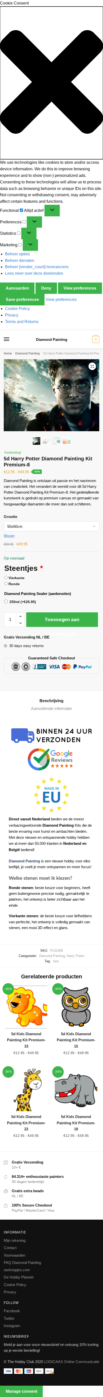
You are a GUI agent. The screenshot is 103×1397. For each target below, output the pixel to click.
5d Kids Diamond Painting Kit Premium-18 (76, 1122)
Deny (46, 288)
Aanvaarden (17, 288)
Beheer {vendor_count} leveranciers (36, 267)
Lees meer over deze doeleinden (34, 273)
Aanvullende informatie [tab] (51, 708)
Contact (10, 1248)
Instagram (12, 1326)
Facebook (12, 1311)
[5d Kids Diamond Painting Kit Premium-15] (76, 1007)
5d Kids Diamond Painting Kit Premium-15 (76, 1040)
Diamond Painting (51, 339)
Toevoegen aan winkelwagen (62, 622)
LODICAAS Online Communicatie (71, 1362)
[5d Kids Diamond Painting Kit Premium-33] (26, 1007)
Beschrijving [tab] (52, 701)
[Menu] (11, 339)
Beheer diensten (19, 260)
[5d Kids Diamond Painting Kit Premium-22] (26, 1090)
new (56, 961)
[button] (51, 83)
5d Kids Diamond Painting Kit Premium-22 (26, 1122)
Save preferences (22, 299)
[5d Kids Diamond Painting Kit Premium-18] (76, 1090)
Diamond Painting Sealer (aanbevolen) (37, 593)
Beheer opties (17, 254)
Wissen (9, 536)
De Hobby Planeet (19, 1277)
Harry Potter (75, 956)
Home (8, 353)
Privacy (11, 315)
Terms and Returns (21, 322)
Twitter (9, 1318)
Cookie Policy (17, 308)
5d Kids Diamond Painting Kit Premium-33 (26, 1040)
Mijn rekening (15, 1240)
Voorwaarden (14, 1255)
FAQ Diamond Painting (22, 1262)
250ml (23, 602)
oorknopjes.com (17, 1270)
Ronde (14, 584)
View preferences (80, 288)
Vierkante (16, 578)
